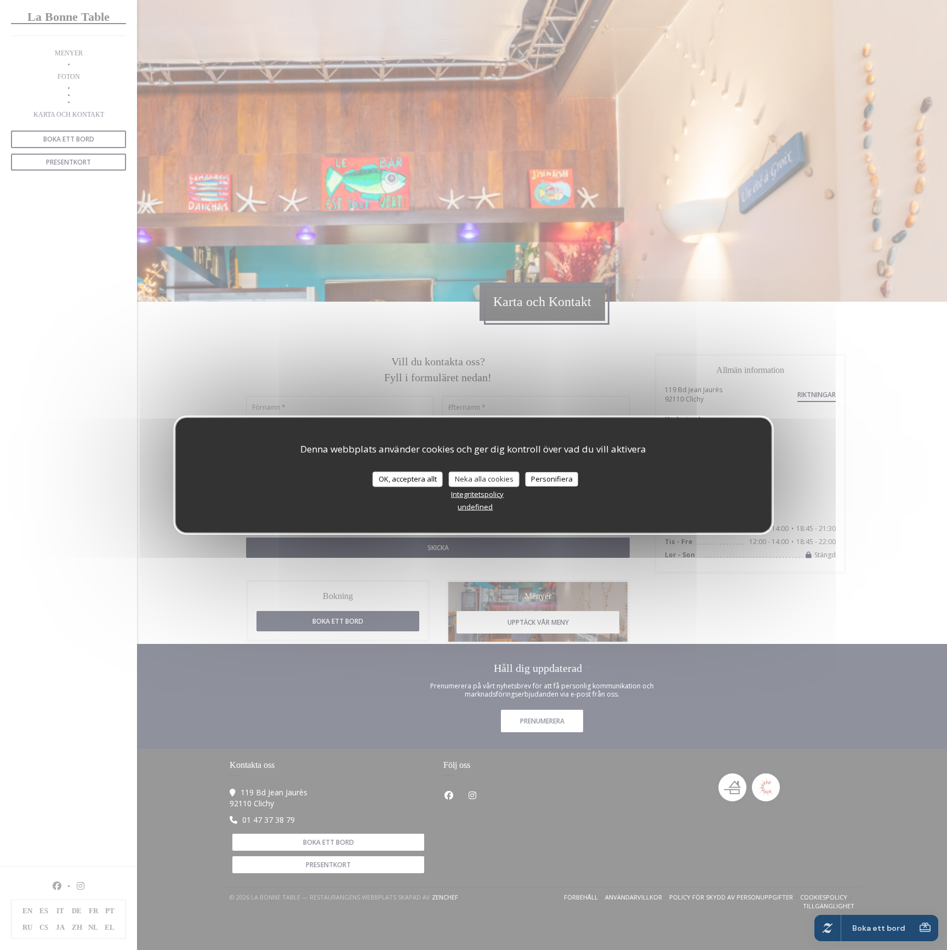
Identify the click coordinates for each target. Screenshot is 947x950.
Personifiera (552, 479)
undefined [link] (475, 506)
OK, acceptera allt (408, 479)
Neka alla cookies (484, 479)
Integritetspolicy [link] (477, 494)
